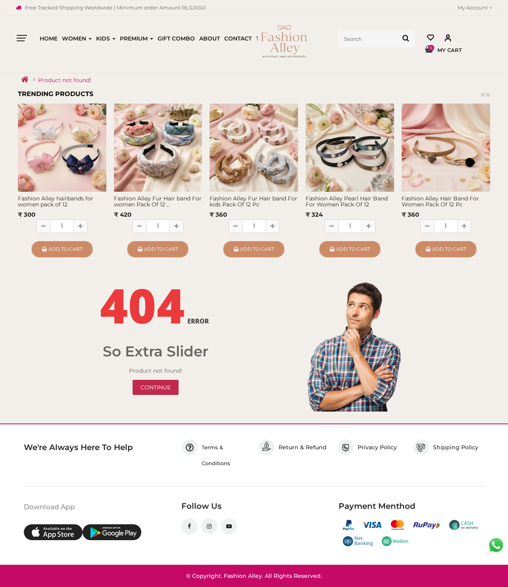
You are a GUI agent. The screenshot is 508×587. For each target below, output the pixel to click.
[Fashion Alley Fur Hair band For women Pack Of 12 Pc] (158, 147)
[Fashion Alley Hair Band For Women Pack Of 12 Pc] (446, 147)
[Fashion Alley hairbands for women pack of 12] (62, 147)
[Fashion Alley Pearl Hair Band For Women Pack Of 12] (350, 147)
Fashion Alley (243, 575)
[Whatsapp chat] (496, 545)
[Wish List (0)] (430, 39)
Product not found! (64, 80)
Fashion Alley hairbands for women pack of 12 (55, 201)
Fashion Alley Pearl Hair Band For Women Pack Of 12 (347, 201)
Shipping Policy (455, 447)
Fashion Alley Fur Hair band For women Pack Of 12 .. (158, 201)
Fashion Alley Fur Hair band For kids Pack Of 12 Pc (253, 201)
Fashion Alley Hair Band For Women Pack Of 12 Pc (440, 201)
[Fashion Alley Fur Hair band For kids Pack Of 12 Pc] (254, 147)
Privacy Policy (377, 447)
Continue (155, 387)
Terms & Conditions (216, 455)
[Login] (448, 39)
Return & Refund (303, 447)
